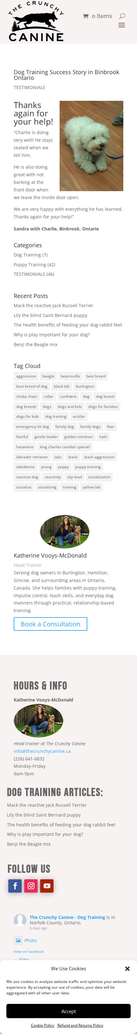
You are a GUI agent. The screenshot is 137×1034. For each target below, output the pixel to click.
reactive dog (27, 477)
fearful (22, 436)
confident (68, 396)
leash (73, 457)
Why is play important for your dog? (52, 335)
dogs (47, 406)
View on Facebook (29, 951)
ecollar (79, 416)
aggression (26, 376)
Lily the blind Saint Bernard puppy (50, 315)
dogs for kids (27, 416)
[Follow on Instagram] (31, 886)
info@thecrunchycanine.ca (42, 751)
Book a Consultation (50, 624)
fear (110, 426)
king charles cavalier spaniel (65, 446)
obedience (25, 466)
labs (58, 457)
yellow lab (91, 487)
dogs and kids (70, 406)
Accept (68, 1011)
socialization (99, 477)
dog (86, 396)
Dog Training (27, 255)
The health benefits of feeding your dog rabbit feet (68, 325)
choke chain (26, 396)
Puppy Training (30, 265)
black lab (61, 386)
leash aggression (99, 457)
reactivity (53, 477)
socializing (47, 487)
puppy (63, 466)
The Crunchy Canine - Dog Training (67, 917)
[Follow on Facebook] (15, 886)
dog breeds (26, 406)
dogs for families (103, 406)
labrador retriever (32, 457)
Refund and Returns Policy (80, 1025)
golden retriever (78, 436)
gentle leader (46, 436)
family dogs (90, 426)
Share (23, 959)
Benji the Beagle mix (35, 344)
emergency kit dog (32, 426)
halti (103, 436)
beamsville (70, 376)
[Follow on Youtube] (47, 886)
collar (49, 396)
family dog (64, 426)
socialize (24, 487)
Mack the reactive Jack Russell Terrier (53, 305)
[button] (127, 969)
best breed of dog (31, 386)
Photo (31, 940)
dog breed (105, 396)
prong (46, 466)
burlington (85, 386)
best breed (95, 376)
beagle (48, 376)
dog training (56, 416)
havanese (24, 446)
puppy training (88, 466)
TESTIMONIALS (29, 87)
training (69, 487)
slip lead (74, 477)
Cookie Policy (42, 1025)
